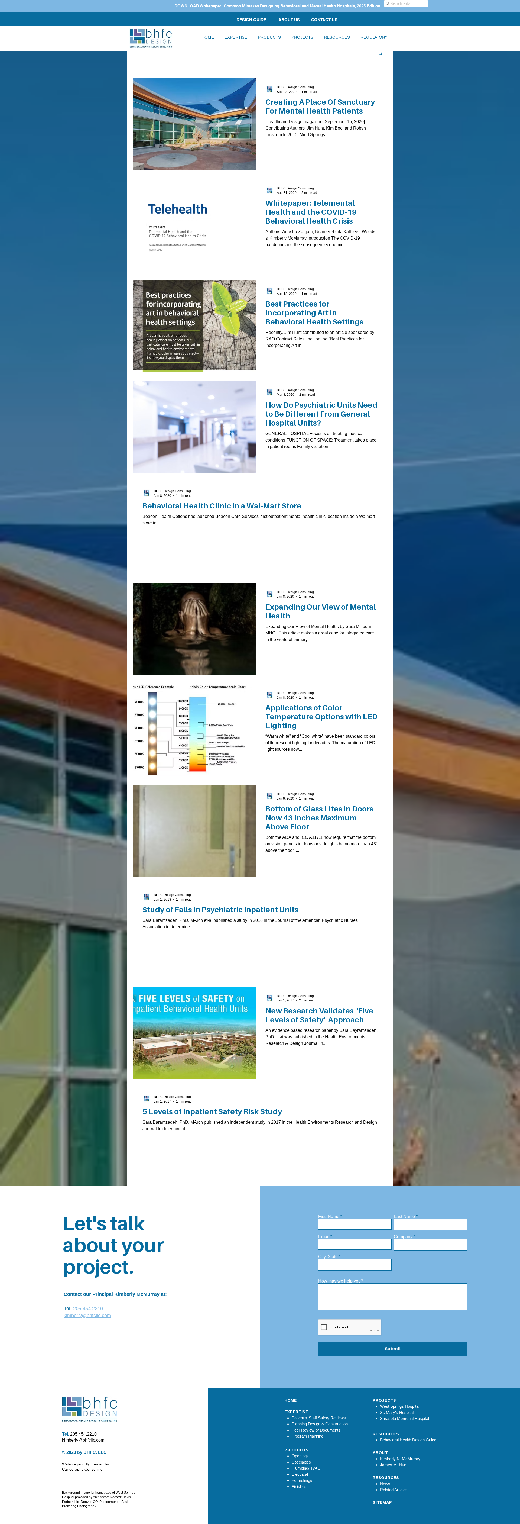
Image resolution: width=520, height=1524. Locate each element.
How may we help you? (340, 1281)
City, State (328, 1257)
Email (323, 1237)
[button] (336, 37)
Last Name (404, 1216)
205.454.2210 (88, 1308)
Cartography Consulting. (83, 1469)
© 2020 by (72, 1452)
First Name (328, 1216)
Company (403, 1237)
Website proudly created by (85, 1464)
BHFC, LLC (95, 1452)
